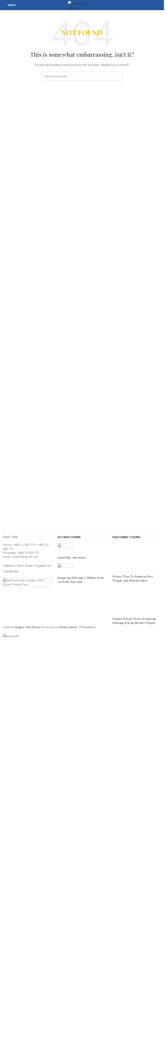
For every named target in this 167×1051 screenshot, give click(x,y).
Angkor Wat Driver (27, 627)
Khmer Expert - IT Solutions (77, 627)
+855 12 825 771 (24, 545)
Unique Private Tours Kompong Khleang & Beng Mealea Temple (134, 621)
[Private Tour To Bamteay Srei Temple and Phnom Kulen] (136, 559)
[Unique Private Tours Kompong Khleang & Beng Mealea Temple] (136, 601)
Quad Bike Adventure (72, 557)
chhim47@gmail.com (24, 557)
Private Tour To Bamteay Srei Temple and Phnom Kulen (132, 578)
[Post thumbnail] (65, 549)
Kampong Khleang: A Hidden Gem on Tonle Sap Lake (80, 580)
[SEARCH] (118, 76)
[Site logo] (82, 5)
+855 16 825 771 (28, 552)
